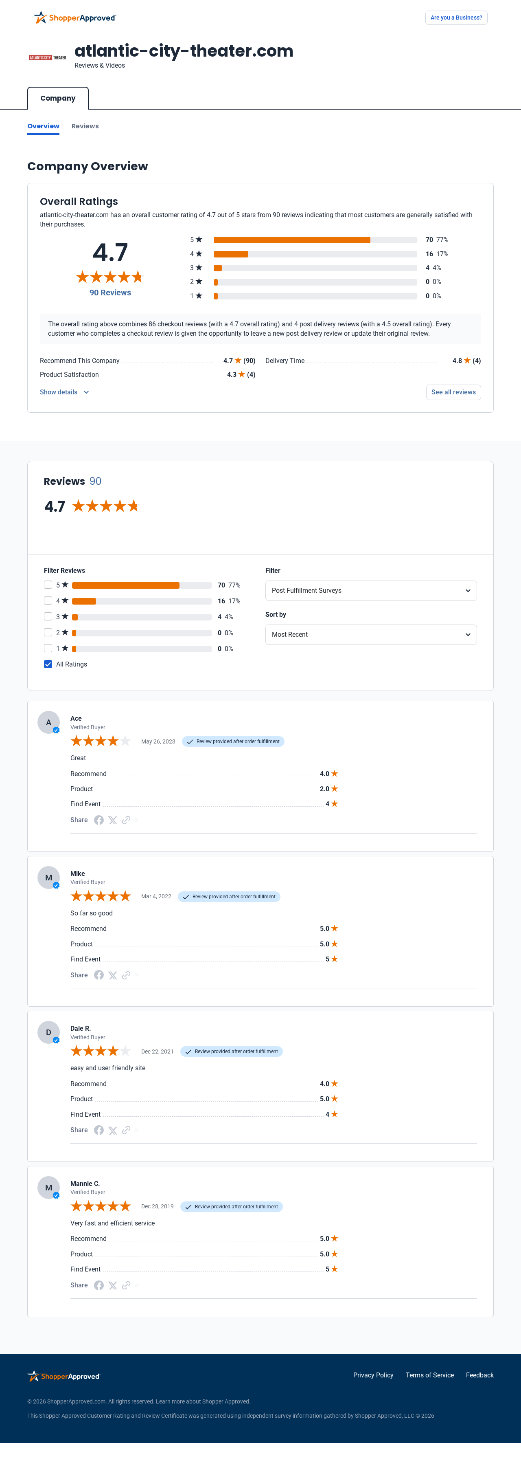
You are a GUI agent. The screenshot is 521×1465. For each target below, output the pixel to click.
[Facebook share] (99, 819)
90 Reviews (110, 292)
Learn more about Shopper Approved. (203, 1401)
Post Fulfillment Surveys (306, 590)
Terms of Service (430, 1375)
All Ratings (71, 664)
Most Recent (290, 634)
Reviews (85, 126)
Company (58, 98)
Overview (43, 126)
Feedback (480, 1375)
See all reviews (453, 392)
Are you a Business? (456, 17)
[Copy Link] (126, 819)
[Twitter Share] (113, 820)
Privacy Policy (373, 1375)
